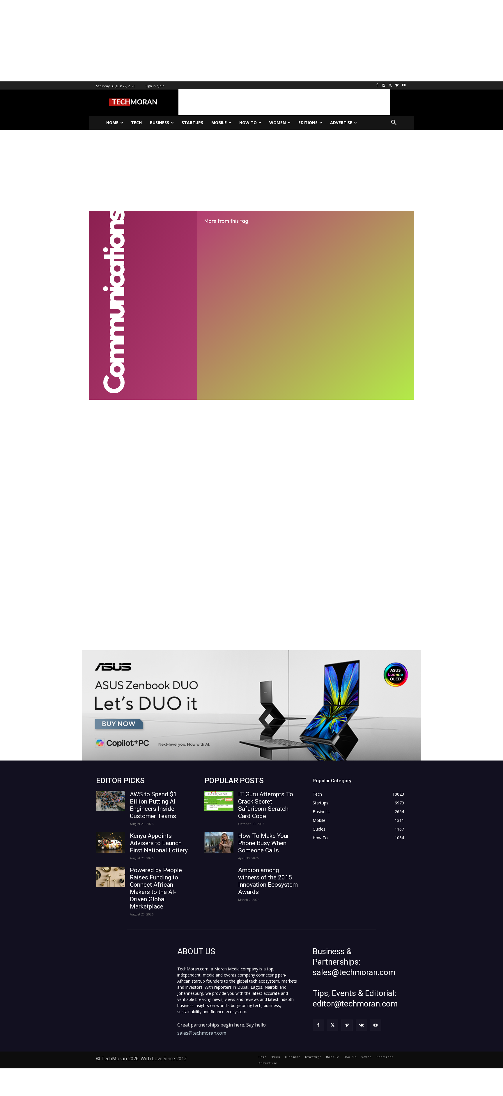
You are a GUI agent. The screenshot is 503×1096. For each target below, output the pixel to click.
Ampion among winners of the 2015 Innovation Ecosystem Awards (268, 881)
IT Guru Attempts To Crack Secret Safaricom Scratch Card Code (265, 805)
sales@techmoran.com (201, 1033)
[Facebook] (377, 85)
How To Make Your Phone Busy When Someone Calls (263, 843)
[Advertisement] (174, 40)
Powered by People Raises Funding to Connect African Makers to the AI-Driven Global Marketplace (156, 888)
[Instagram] (383, 85)
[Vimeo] (397, 85)
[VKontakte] (361, 1025)
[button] (394, 123)
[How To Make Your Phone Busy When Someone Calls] (218, 842)
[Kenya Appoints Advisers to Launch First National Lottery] (110, 842)
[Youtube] (403, 85)
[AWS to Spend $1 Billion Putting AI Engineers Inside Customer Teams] (110, 801)
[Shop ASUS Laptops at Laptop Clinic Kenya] (251, 705)
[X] (390, 85)
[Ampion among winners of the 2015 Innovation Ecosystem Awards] (218, 877)
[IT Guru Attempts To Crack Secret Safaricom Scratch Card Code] (218, 801)
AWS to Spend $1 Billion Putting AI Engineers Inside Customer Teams (153, 805)
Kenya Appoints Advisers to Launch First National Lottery (159, 843)
